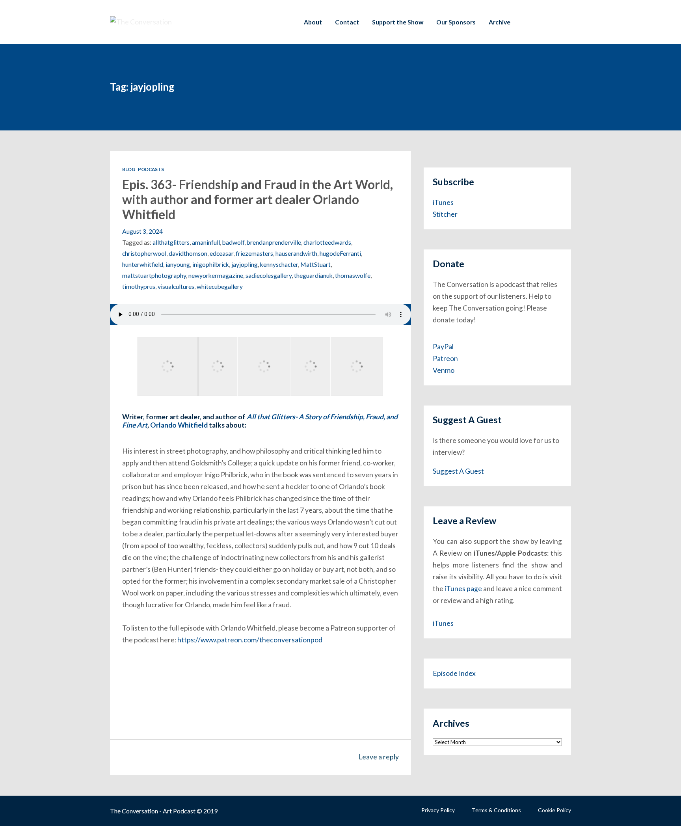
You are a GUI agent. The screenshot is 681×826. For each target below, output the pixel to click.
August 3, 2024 (142, 231)
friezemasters (254, 253)
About (313, 22)
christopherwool (144, 253)
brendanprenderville (274, 242)
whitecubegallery (220, 286)
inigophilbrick (210, 264)
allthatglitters (171, 242)
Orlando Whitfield (179, 425)
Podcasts (151, 169)
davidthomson (188, 253)
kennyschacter (279, 264)
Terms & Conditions (496, 810)
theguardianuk (313, 275)
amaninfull (206, 242)
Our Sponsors (456, 22)
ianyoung (178, 264)
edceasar (221, 253)
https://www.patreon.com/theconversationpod (249, 640)
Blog (128, 169)
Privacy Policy (438, 810)
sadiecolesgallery (269, 275)
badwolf (233, 242)
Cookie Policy (554, 810)
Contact (347, 22)
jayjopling (244, 264)
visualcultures (176, 286)
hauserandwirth (296, 253)
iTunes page (463, 588)
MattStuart (315, 264)
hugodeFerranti (340, 253)
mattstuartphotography (154, 275)
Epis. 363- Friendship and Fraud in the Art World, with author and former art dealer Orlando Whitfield (257, 199)
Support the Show (397, 22)
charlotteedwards (327, 242)
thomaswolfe (352, 275)
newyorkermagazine (215, 275)
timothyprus (138, 286)
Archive (499, 22)
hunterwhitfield (142, 264)
